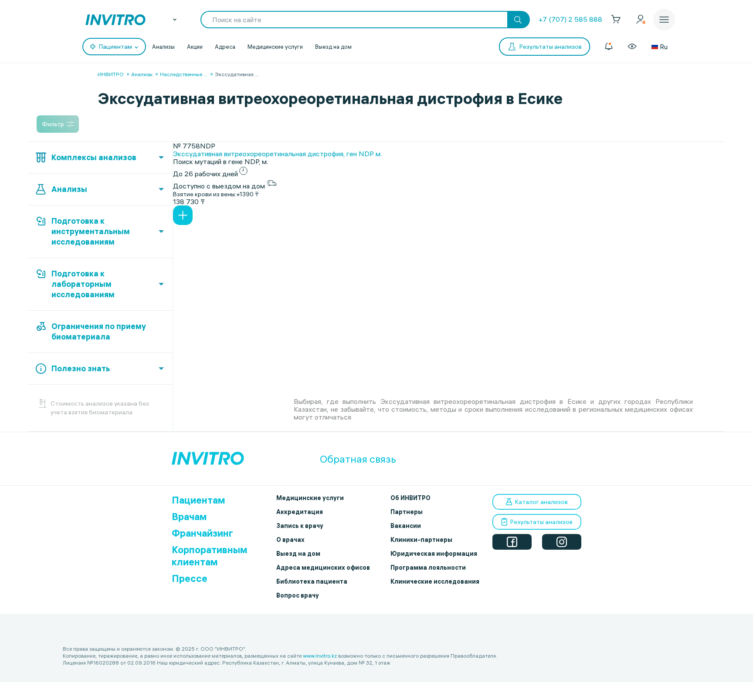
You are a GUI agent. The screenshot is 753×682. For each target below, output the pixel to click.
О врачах (290, 540)
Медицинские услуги (275, 46)
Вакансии (405, 526)
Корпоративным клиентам (210, 556)
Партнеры (406, 512)
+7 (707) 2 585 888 (570, 19)
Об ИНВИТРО (410, 498)
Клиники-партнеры (421, 540)
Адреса (225, 46)
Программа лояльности (428, 567)
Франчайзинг (202, 533)
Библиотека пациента (311, 581)
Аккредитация (299, 512)
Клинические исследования (434, 581)
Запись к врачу (299, 526)
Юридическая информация (433, 554)
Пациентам (198, 500)
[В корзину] (183, 215)
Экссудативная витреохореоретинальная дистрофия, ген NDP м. (277, 154)
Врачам (189, 517)
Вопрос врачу (297, 595)
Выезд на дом (333, 46)
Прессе (189, 578)
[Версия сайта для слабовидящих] (632, 46)
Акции (195, 46)
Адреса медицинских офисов (323, 567)
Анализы (163, 46)
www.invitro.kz (320, 655)
